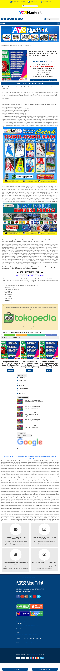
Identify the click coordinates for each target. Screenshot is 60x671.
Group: (18, 632)
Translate (19, 448)
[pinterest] (21, 19)
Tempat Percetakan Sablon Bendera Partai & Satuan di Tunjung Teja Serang (49, 364)
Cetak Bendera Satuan (21, 334)
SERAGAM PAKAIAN (23, 388)
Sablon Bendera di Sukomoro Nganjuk (36, 334)
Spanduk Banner (23, 391)
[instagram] (10, 19)
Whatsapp (53, 80)
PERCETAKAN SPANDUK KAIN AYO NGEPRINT (28, 625)
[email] (16, 19)
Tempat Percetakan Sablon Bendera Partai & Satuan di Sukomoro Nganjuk (26, 332)
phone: (18, 638)
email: (17, 642)
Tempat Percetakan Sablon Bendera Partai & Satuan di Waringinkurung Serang (30, 364)
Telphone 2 (44, 80)
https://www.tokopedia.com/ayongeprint (33, 326)
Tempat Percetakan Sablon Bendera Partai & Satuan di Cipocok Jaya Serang (10, 364)
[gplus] (8, 19)
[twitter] (2, 19)
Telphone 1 (35, 80)
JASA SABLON (22, 377)
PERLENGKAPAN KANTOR (24, 383)
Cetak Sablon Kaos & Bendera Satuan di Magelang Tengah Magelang (32, 414)
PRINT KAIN (21, 385)
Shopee (24, 634)
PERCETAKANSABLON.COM (30, 273)
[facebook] (5, 19)
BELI (11, 370)
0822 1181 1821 (34, 1)
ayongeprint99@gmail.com (18, 1)
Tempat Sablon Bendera (52, 334)
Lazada (28, 634)
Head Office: (19, 623)
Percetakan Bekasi (33, 654)
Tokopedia (18, 634)
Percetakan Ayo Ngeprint (28, 588)
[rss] (13, 19)
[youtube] (19, 19)
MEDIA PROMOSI (22, 380)
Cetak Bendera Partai (10, 334)
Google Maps (33, 634)
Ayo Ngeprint (20, 95)
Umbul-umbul (22, 393)
